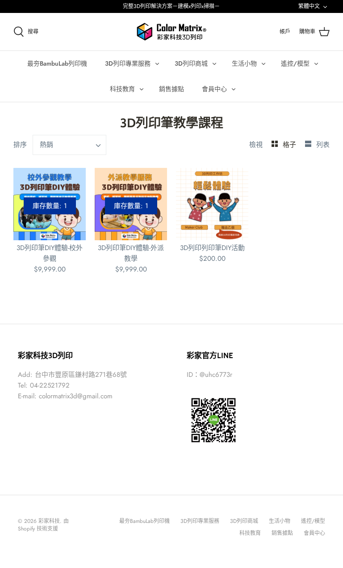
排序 (20, 145)
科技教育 (122, 88)
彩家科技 (49, 521)
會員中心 (214, 88)
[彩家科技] (171, 32)
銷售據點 (171, 88)
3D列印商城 (191, 63)
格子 (290, 145)
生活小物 (244, 63)
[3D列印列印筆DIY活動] (212, 204)
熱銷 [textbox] (46, 145)
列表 (323, 145)
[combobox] (70, 145)
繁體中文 (309, 6)
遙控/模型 (295, 63)
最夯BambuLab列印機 (57, 63)
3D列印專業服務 (128, 63)
